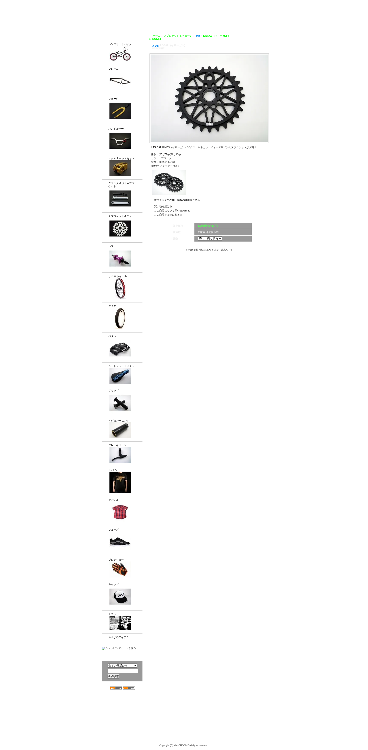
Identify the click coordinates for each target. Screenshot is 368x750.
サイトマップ (282, 3)
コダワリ (193, 709)
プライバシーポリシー (256, 3)
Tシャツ (113, 469)
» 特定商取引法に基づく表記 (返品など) (209, 249)
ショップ (193, 19)
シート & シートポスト (121, 366)
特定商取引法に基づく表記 (236, 725)
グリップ (113, 390)
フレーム (113, 68)
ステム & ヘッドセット (121, 158)
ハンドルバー (116, 128)
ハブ (111, 246)
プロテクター (116, 559)
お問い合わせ (279, 19)
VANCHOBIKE (110, 15)
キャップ (113, 584)
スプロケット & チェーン (122, 216)
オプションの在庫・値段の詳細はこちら (177, 200)
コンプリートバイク (119, 44)
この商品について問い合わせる (172, 210)
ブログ (235, 19)
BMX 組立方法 (162, 725)
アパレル (113, 499)
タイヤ (112, 306)
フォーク (113, 98)
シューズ (113, 529)
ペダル (112, 336)
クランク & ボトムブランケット (122, 185)
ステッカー (114, 614)
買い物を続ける (163, 206)
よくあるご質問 (255, 19)
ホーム (156, 35)
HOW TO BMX (215, 19)
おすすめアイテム (118, 637)
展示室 (177, 19)
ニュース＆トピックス (267, 717)
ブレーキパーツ (117, 445)
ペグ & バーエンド (118, 420)
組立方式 (162, 19)
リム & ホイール (117, 276)
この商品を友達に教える (168, 214)
